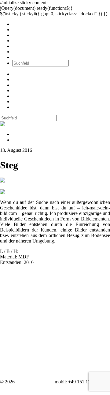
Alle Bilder (23, 24)
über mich (21, 51)
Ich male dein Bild (33, 381)
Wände (19, 29)
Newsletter (22, 46)
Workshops (23, 40)
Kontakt (20, 57)
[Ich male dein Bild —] (20, 123)
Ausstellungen (26, 35)
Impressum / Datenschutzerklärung (33, 387)
